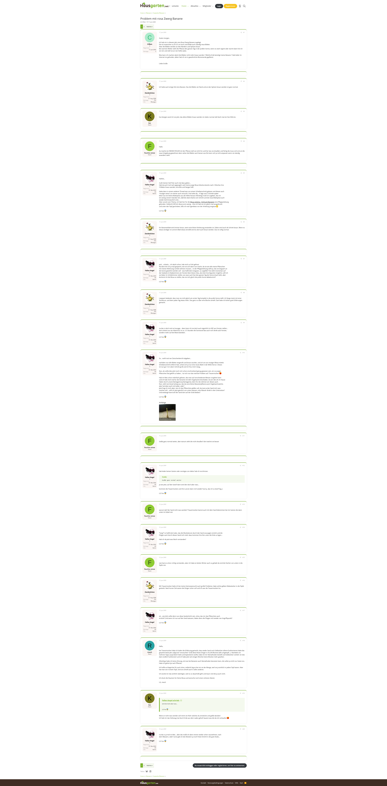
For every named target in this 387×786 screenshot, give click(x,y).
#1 (244, 32)
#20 (243, 729)
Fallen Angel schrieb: (170, 700)
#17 (243, 610)
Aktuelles (194, 6)
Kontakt (203, 783)
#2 (244, 81)
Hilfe (236, 783)
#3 (244, 111)
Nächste (149, 27)
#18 (243, 640)
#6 (244, 222)
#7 (244, 259)
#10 (243, 352)
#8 (244, 292)
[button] (188, 6)
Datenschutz (229, 783)
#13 (243, 504)
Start (241, 783)
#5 (244, 173)
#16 (243, 580)
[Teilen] (241, 32)
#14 (243, 527)
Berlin (154, 193)
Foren (184, 6)
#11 (243, 436)
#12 (243, 465)
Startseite (175, 6)
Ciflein (144, 22)
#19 (243, 693)
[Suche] (244, 6)
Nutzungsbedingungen (215, 783)
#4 (244, 141)
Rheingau (153, 102)
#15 (243, 557)
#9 (244, 322)
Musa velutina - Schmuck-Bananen (202, 202)
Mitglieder (207, 6)
